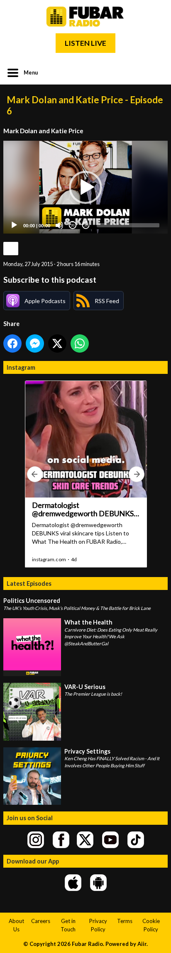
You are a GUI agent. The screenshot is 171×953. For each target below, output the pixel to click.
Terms (124, 921)
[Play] (14, 225)
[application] (85, 187)
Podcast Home (10, 248)
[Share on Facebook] (12, 343)
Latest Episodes (29, 583)
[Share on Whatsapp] (80, 343)
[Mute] (59, 225)
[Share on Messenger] (35, 343)
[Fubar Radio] (85, 16)
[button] (85, 187)
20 (72, 225)
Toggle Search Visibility (155, 72)
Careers (40, 921)
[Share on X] (57, 343)
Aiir (142, 944)
